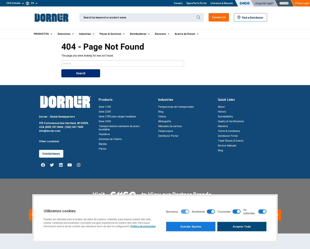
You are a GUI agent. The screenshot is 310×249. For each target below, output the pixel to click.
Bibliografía (164, 121)
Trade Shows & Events (230, 140)
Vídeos (162, 116)
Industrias (85, 33)
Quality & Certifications (231, 121)
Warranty (223, 126)
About (221, 106)
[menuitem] (178, 3)
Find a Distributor (252, 17)
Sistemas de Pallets (110, 139)
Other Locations (49, 141)
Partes (102, 148)
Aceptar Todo (242, 226)
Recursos (160, 33)
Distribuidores (138, 33)
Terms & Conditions (229, 131)
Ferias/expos (165, 131)
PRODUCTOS (41, 33)
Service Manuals (227, 145)
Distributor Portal (168, 135)
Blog (160, 111)
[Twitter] (52, 165)
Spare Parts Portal (196, 3)
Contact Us (219, 17)
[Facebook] (43, 165)
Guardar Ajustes (190, 226)
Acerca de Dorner (185, 33)
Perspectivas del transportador (176, 106)
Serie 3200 (105, 121)
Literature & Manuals (221, 3)
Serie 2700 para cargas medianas (117, 116)
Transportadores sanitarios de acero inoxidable (119, 128)
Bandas (103, 143)
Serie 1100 (105, 106)
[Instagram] (79, 165)
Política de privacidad (142, 226)
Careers (178, 3)
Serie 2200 (105, 111)
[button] (277, 215)
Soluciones (63, 33)
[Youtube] (70, 165)
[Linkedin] (61, 165)
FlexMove (104, 134)
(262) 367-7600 (74, 127)
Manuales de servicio (170, 126)
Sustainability (225, 116)
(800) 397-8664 (54, 127)
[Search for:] (122, 63)
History (222, 111)
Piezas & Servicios (110, 33)
